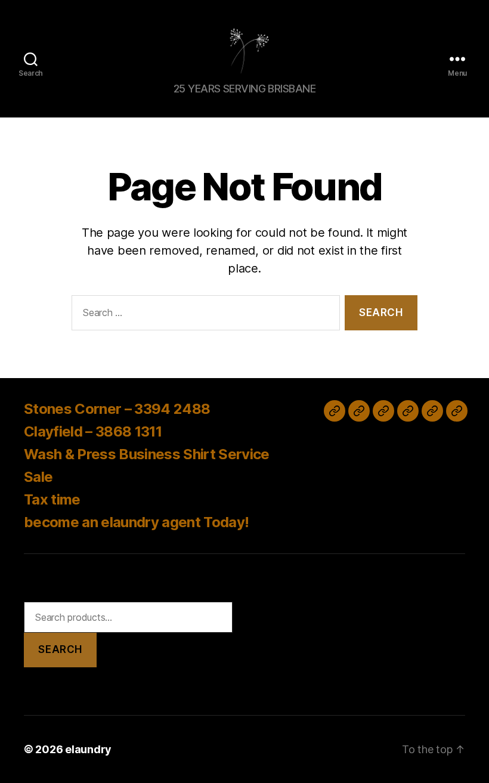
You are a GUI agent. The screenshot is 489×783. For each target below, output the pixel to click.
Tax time (52, 499)
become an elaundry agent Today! (136, 522)
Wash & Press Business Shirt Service (147, 454)
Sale (38, 476)
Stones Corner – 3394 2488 (117, 408)
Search (60, 649)
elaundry (88, 749)
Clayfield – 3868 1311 (93, 431)
